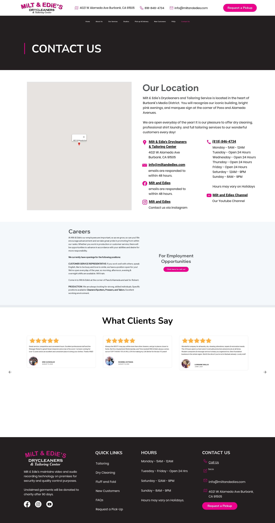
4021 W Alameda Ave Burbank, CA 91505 (107, 8)
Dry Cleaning (105, 472)
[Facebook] (27, 504)
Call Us (214, 462)
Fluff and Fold (106, 482)
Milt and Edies (159, 183)
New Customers (108, 491)
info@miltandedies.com (191, 8)
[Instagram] (38, 504)
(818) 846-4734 (224, 141)
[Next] (265, 372)
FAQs (99, 500)
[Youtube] (49, 504)
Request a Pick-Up (109, 509)
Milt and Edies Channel (230, 195)
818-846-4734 (154, 8)
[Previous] (10, 372)
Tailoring (102, 463)
